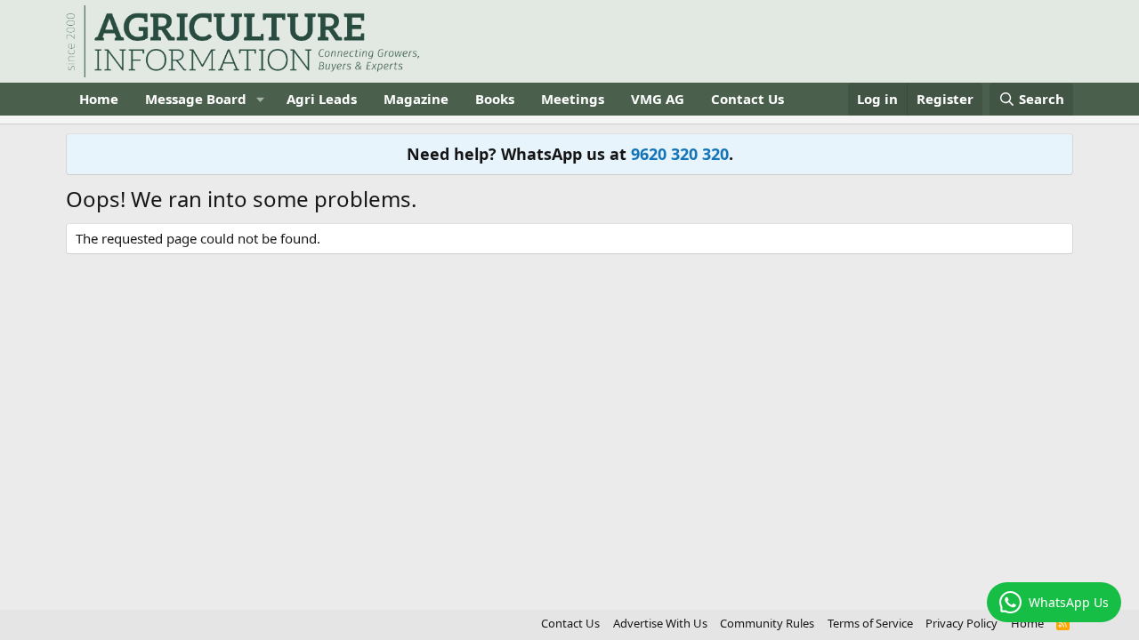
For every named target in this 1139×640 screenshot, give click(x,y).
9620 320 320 (680, 153)
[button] (260, 99)
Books (494, 99)
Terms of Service (870, 623)
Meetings (572, 99)
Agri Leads (322, 99)
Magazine (416, 99)
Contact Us (747, 99)
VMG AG (657, 99)
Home (98, 99)
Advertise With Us (660, 623)
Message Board (195, 99)
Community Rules (767, 623)
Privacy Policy (961, 623)
